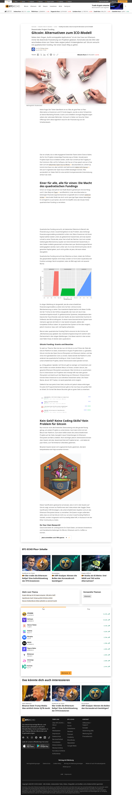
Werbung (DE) (87, 734)
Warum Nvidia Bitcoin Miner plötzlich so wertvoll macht (39, 601)
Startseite (34, 26)
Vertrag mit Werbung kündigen (73, 763)
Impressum (56, 734)
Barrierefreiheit (57, 739)
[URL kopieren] (57, 55)
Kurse (69, 726)
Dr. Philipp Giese (43, 48)
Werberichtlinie (57, 748)
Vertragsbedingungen (33, 763)
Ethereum (33, 6)
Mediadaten (56, 731)
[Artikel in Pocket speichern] (51, 55)
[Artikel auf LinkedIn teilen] (44, 55)
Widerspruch (67, 767)
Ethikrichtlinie (57, 745)
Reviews (70, 731)
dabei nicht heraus (81, 167)
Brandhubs (71, 740)
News (69, 723)
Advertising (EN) (88, 731)
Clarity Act (67, 6)
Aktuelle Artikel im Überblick (45, 26)
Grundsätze (56, 742)
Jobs (53, 728)
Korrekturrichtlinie (58, 751)
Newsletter (71, 743)
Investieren (53, 6)
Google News (72, 746)
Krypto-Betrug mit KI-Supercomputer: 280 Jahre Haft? (38, 595)
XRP (40, 6)
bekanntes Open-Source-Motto (59, 165)
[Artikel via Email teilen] (54, 55)
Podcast (70, 734)
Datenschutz (56, 736)
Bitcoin (26, 6)
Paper (56, 192)
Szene (55, 26)
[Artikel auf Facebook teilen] (38, 55)
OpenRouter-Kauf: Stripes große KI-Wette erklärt (37, 598)
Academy (70, 737)
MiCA (60, 6)
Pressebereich (87, 736)
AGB (62, 774)
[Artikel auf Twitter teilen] (41, 55)
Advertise (114, 1)
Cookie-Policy (57, 763)
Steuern (45, 6)
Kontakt (85, 728)
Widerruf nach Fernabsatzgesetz (95, 763)
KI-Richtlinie (56, 754)
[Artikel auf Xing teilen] (48, 55)
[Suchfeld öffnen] (125, 6)
